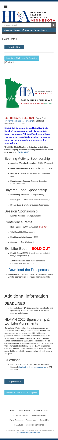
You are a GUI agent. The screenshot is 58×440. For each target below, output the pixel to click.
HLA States (18, 425)
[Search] (53, 25)
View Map (11, 62)
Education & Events (20, 415)
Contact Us (44, 420)
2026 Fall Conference (35, 425)
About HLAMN (24, 411)
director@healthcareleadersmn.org (18, 121)
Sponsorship (31, 420)
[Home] (29, 16)
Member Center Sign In (36, 30)
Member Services (41, 411)
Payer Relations (16, 420)
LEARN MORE (23, 152)
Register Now (14, 47)
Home (12, 411)
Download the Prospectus (28, 270)
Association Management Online (28, 433)
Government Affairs (38, 415)
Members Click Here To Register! (21, 58)
